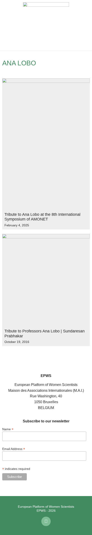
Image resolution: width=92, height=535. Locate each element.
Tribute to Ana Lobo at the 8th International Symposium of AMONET (42, 217)
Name (7, 429)
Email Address (13, 449)
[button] (6, 25)
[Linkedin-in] (46, 521)
